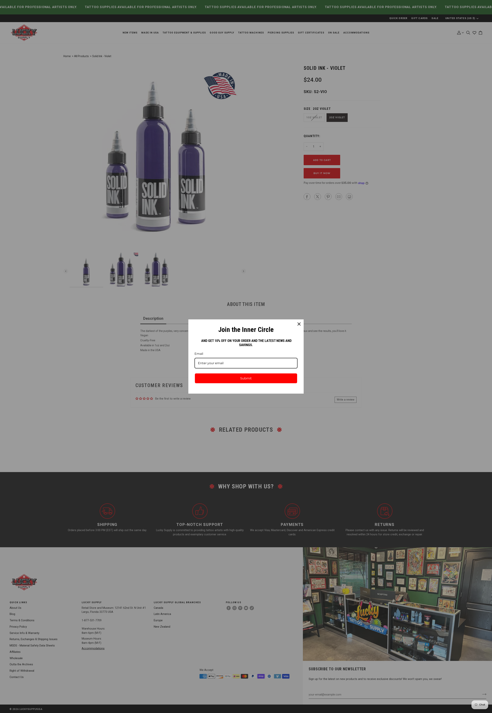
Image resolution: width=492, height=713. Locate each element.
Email (198, 354)
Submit (246, 378)
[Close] (299, 324)
